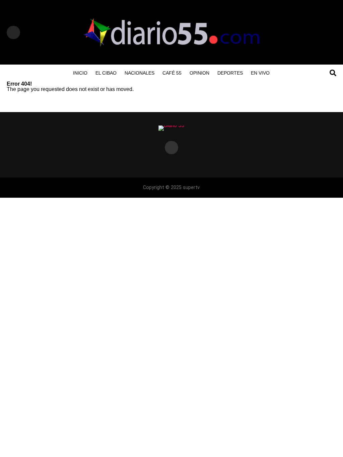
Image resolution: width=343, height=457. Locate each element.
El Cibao (106, 73)
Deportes (230, 73)
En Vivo (260, 73)
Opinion (199, 73)
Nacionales (139, 73)
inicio (80, 73)
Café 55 (172, 73)
